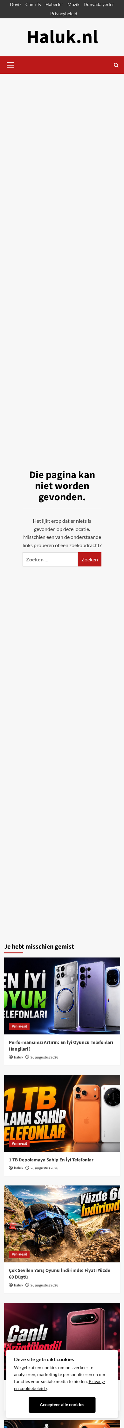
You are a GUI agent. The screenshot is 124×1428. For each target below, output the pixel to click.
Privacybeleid (63, 13)
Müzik (73, 4)
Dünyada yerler (99, 4)
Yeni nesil (19, 1026)
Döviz (15, 4)
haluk (18, 1057)
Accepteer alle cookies (62, 1404)
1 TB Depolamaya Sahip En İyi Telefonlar (51, 1160)
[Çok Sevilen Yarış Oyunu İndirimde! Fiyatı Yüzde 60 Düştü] (62, 1223)
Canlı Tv (33, 4)
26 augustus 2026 (44, 1057)
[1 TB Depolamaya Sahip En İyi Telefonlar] (62, 1113)
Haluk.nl (62, 37)
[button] (10, 64)
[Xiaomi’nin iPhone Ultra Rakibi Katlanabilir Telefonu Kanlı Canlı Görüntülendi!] (62, 1341)
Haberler (54, 4)
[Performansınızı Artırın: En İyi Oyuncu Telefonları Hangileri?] (62, 995)
